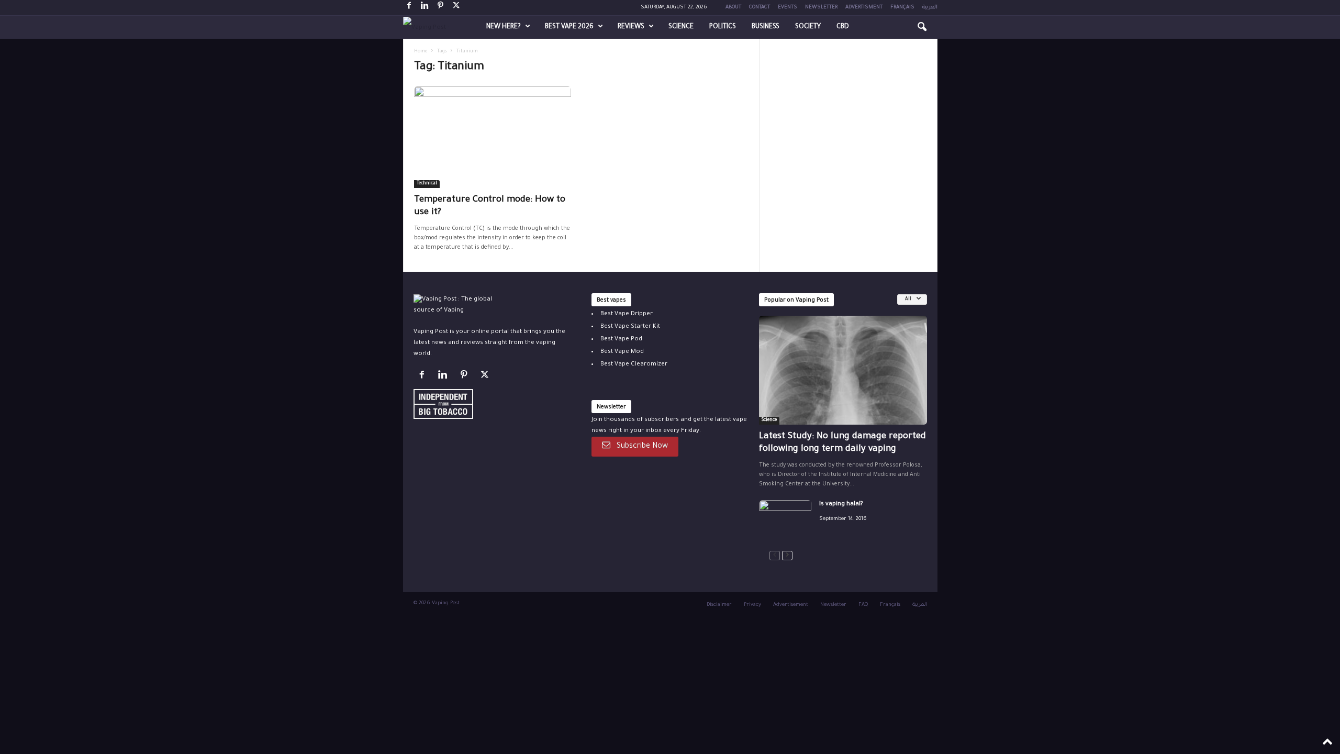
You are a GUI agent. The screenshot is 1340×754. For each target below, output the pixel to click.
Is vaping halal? (841, 504)
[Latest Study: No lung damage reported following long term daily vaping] (843, 370)
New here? (503, 27)
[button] (921, 27)
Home (420, 51)
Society (808, 27)
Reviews (631, 27)
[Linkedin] (425, 7)
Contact (759, 7)
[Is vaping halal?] (785, 519)
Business (765, 27)
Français (902, 7)
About (733, 7)
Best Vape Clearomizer (633, 364)
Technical (427, 183)
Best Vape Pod (621, 339)
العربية (929, 7)
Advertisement (790, 605)
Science (681, 27)
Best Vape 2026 (569, 27)
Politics (722, 27)
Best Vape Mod (622, 352)
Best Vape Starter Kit (630, 327)
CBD (842, 27)
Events (787, 7)
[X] (456, 7)
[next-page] (787, 555)
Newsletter (821, 7)
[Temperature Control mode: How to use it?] (492, 137)
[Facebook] (409, 7)
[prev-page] (774, 555)
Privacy (752, 605)
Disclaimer (719, 605)
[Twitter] (486, 377)
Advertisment (864, 7)
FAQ (863, 605)
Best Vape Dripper (626, 314)
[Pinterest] (440, 7)
